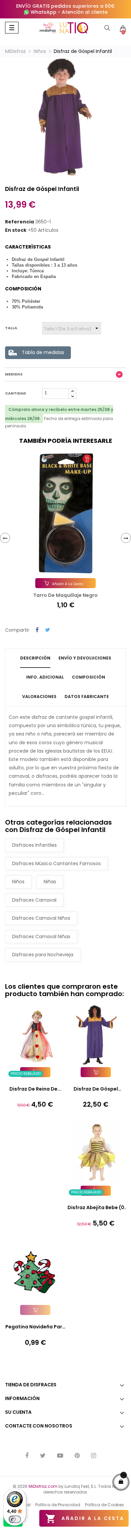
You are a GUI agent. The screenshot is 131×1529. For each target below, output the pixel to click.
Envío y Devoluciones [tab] (84, 658)
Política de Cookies (104, 1505)
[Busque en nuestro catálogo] (107, 28)
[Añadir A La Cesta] (96, 1072)
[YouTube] (60, 1456)
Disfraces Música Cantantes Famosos (56, 863)
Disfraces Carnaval (34, 900)
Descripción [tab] (35, 658)
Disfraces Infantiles (34, 845)
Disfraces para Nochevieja (42, 954)
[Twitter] (43, 1456)
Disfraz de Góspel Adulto (96, 1089)
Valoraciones (39, 696)
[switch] (15, 1519)
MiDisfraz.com (43, 1486)
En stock (16, 230)
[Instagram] (93, 1456)
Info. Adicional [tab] (45, 677)
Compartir (37, 630)
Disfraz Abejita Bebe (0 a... (96, 1207)
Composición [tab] (88, 677)
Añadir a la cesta (84, 1518)
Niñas (50, 881)
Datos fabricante (86, 696)
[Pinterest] (77, 1456)
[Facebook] (27, 1456)
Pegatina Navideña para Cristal (35, 1327)
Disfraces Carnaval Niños (41, 918)
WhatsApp (43, 12)
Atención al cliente (84, 12)
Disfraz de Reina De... (35, 1089)
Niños (18, 881)
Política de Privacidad (57, 1505)
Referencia (19, 222)
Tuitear (47, 630)
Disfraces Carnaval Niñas (41, 936)
